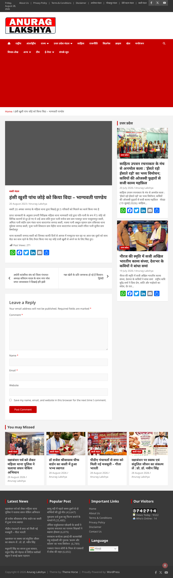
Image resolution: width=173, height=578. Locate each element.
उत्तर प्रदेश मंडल (61, 43)
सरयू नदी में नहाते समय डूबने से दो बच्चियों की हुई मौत (63, 510)
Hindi (97, 548)
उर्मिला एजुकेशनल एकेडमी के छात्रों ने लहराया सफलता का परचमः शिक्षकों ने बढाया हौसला (64, 528)
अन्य (25, 52)
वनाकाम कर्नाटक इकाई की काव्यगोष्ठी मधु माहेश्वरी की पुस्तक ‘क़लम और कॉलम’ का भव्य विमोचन (64, 540)
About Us (24, 2)
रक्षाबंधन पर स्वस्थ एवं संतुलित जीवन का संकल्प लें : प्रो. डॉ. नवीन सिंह (148, 464)
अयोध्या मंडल (96, 2)
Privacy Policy (40, 2)
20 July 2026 (126, 187)
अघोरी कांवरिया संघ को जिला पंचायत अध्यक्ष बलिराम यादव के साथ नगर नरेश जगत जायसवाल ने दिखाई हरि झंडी (32, 278)
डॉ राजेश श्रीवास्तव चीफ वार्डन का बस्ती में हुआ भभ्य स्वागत (64, 464)
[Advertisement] (82, 81)
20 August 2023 (18, 203)
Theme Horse (70, 572)
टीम (38, 52)
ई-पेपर (48, 52)
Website (14, 385)
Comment (16, 315)
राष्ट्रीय (18, 43)
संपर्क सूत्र (64, 52)
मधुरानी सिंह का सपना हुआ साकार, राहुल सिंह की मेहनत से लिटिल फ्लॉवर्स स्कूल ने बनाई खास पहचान (23, 552)
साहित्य (80, 43)
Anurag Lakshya (38, 203)
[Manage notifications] (165, 565)
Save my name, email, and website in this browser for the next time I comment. (60, 400)
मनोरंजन (139, 43)
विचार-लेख (13, 52)
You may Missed (21, 427)
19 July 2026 (126, 270)
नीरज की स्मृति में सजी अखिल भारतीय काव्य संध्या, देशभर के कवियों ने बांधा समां (142, 261)
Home (92, 508)
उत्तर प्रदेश (126, 123)
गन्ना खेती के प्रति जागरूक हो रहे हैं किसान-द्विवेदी (84, 276)
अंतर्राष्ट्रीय (31, 43)
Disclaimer (81, 2)
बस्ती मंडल (142, 2)
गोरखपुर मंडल (111, 2)
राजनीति (93, 43)
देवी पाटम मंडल (128, 2)
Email (13, 370)
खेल (128, 43)
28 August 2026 (16, 477)
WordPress (113, 572)
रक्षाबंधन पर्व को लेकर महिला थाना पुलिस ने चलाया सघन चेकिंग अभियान (21, 466)
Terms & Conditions (61, 2)
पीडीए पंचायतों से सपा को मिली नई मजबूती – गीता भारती (106, 464)
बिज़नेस (106, 43)
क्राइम (118, 43)
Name (13, 355)
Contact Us (95, 531)
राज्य (43, 43)
